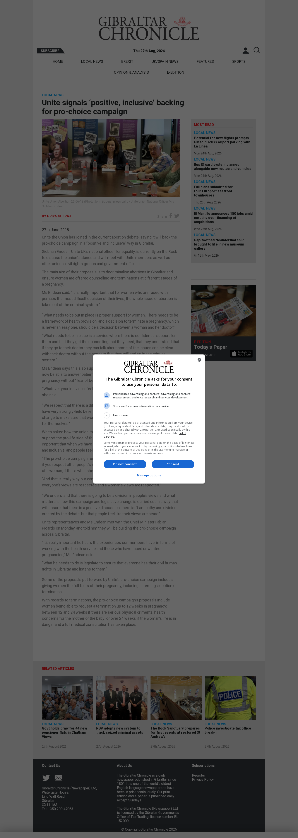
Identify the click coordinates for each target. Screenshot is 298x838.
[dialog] (149, 419)
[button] (149, 415)
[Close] (199, 360)
